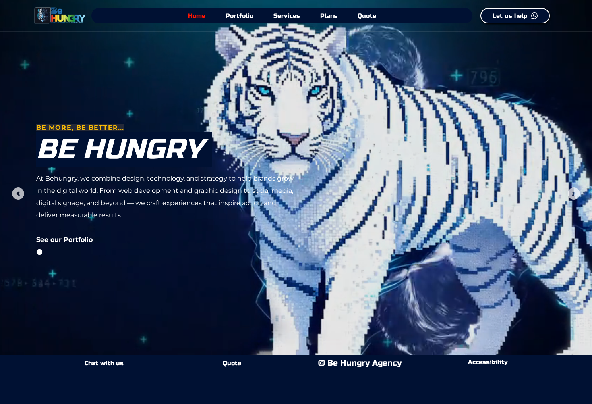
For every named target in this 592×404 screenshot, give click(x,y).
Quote (232, 363)
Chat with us (104, 363)
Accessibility (488, 362)
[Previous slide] (18, 193)
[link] (163, 240)
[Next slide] (574, 193)
